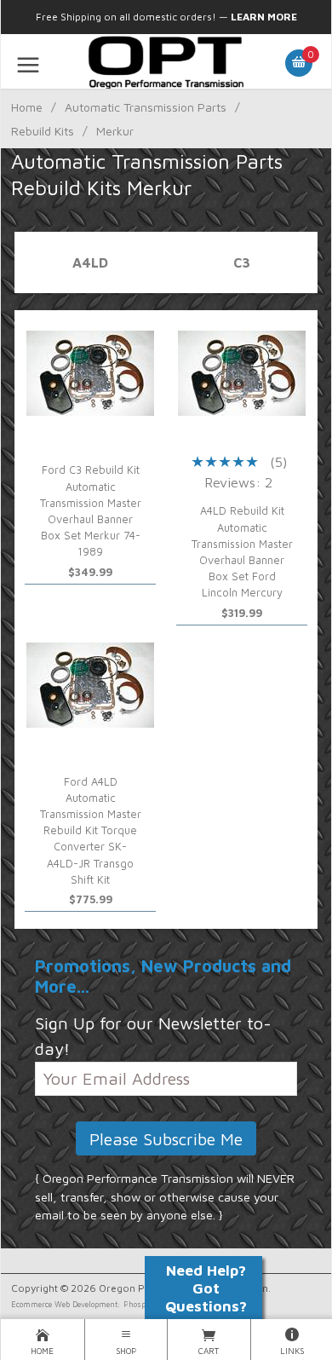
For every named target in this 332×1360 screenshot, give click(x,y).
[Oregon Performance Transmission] (165, 61)
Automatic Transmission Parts (145, 107)
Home (27, 107)
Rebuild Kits (42, 131)
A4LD (90, 262)
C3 (241, 262)
